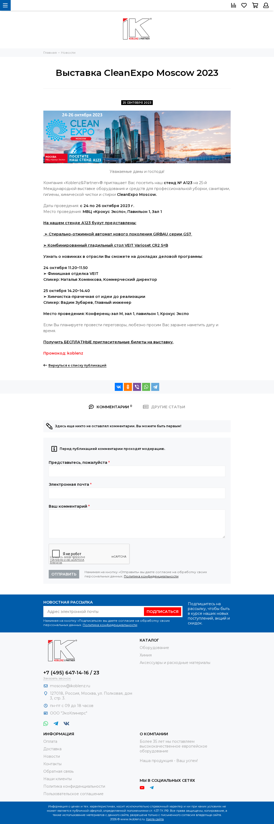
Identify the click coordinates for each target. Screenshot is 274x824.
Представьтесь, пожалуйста (79, 462)
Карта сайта (155, 819)
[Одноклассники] (128, 387)
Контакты (52, 763)
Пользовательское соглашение (73, 793)
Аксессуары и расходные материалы (175, 662)
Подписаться (162, 611)
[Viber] (137, 387)
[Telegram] (155, 387)
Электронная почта (70, 484)
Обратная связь (58, 771)
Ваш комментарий (69, 506)
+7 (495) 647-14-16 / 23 (71, 673)
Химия (146, 655)
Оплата (50, 741)
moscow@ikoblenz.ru (70, 685)
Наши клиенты (57, 778)
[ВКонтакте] (119, 387)
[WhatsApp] (146, 387)
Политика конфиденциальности (151, 576)
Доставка (52, 749)
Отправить (64, 574)
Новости (51, 756)
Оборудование (154, 647)
